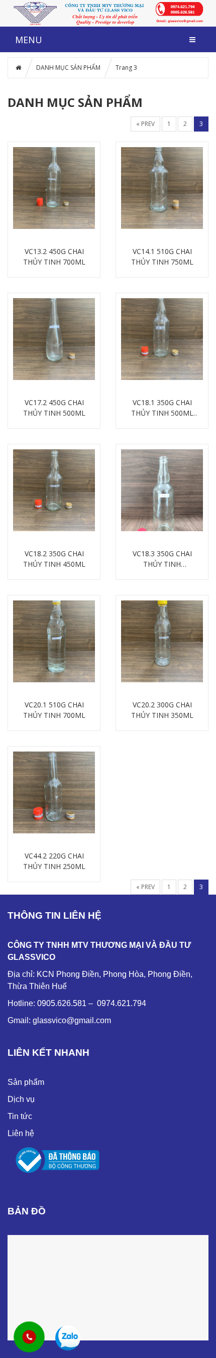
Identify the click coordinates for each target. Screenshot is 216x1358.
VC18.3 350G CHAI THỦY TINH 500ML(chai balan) (162, 559)
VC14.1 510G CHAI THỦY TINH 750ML (162, 256)
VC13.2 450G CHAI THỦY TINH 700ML (54, 256)
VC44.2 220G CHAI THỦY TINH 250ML (54, 861)
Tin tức (20, 1116)
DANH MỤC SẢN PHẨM (68, 67)
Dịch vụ (21, 1099)
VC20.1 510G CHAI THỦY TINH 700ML (54, 710)
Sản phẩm (26, 1082)
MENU (28, 40)
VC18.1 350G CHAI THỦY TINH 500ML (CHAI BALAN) (162, 408)
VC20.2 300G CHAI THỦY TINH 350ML (162, 710)
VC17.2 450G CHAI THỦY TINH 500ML (54, 408)
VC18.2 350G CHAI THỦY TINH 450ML (54, 559)
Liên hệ (21, 1133)
